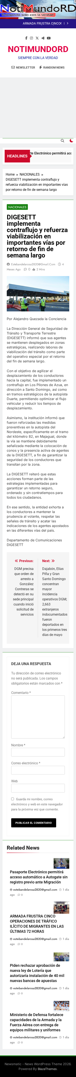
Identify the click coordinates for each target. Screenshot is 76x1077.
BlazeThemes (47, 1069)
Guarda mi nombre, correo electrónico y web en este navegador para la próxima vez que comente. (37, 804)
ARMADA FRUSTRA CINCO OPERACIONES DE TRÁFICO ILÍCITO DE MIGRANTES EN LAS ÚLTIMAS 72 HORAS (34, 23)
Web (14, 781)
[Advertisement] (38, 108)
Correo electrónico (25, 763)
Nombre (18, 745)
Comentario (21, 693)
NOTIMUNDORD (38, 49)
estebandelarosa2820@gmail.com (33, 264)
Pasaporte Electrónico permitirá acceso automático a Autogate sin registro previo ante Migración (39, 877)
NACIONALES (17, 207)
